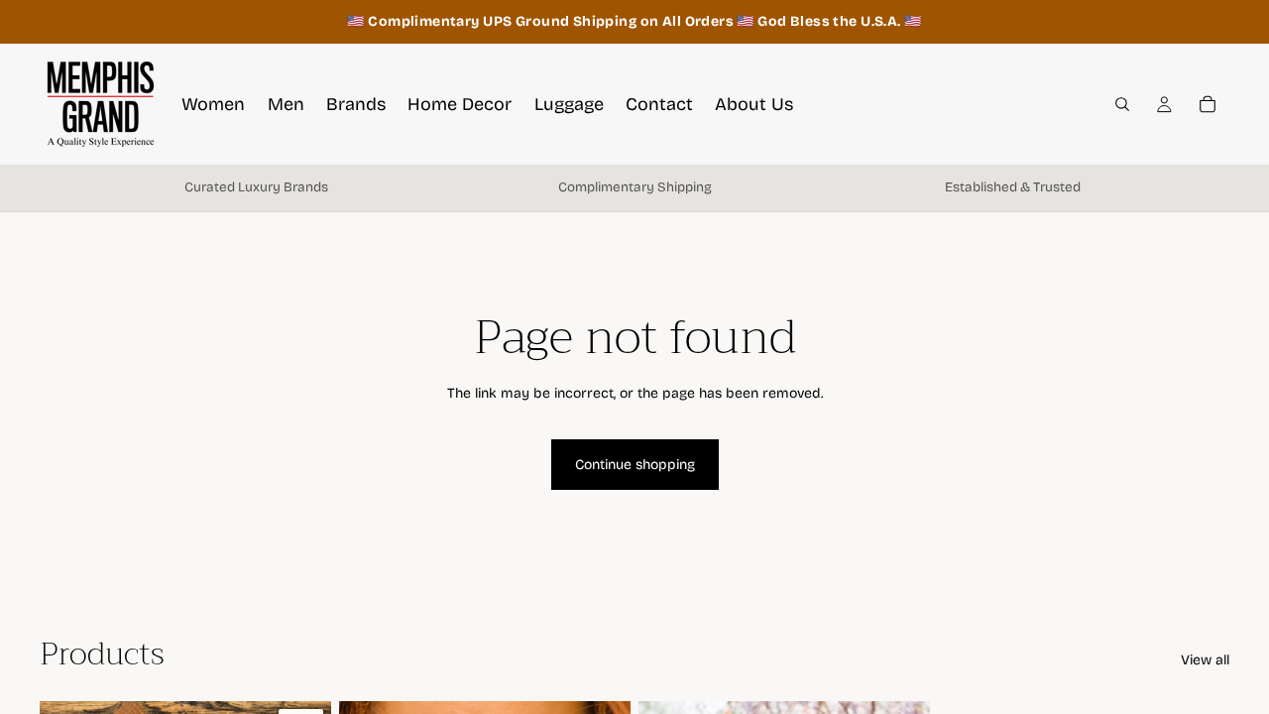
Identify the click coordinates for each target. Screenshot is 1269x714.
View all (1205, 660)
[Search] (1122, 104)
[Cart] (1207, 104)
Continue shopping (635, 464)
